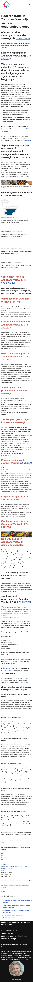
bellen (16, 617)
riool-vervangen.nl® (11, 930)
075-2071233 (23, 38)
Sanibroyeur (6, 922)
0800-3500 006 (7, 936)
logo (2, 870)
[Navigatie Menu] (30, 4)
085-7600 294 (6, 925)
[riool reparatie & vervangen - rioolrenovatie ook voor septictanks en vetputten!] (6, 4)
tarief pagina (27, 140)
